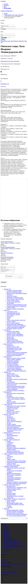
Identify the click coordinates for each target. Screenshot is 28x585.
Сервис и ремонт (11, 401)
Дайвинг (6, 533)
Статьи (5, 552)
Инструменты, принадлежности (15, 299)
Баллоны (9, 377)
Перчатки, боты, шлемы (13, 376)
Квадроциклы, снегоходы (10, 539)
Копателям (6, 535)
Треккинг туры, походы (13, 411)
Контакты (6, 5)
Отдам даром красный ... (7, 241)
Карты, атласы (11, 501)
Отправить (3, 282)
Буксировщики (11, 382)
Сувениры (9, 507)
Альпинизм (7, 532)
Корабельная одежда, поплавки (15, 496)
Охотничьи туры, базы (13, 407)
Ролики (9, 441)
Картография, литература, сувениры (13, 546)
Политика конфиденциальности (9, 572)
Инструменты (10, 338)
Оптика (9, 317)
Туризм (6, 529)
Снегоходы (10, 437)
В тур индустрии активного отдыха (16, 515)
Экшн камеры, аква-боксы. (14, 477)
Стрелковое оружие (12, 311)
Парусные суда (11, 418)
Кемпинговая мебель (12, 339)
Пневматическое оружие (13, 313)
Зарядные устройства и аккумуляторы (17, 482)
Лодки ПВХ (10, 417)
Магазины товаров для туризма (15, 342)
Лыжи (8, 455)
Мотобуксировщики (12, 435)
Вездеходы (10, 434)
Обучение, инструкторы (13, 451)
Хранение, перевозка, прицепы (15, 428)
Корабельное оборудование (14, 425)
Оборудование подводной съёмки (16, 386)
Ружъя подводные (11, 384)
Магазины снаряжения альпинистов (16, 370)
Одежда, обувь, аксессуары (11, 545)
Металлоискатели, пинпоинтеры (15, 393)
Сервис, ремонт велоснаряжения (15, 354)
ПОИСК (3, 39)
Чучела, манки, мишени (13, 323)
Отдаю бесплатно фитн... (7, 257)
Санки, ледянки (11, 459)
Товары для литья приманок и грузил (17, 304)
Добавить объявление (6, 10)
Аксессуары (10, 497)
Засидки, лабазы (11, 321)
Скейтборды (10, 442)
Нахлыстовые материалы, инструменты (14, 302)
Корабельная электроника (14, 473)
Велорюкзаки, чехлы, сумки (14, 348)
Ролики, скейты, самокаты (11, 540)
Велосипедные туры (12, 413)
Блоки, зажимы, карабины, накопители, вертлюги (14, 360)
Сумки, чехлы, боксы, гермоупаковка (17, 383)
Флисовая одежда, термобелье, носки (17, 487)
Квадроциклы (10, 438)
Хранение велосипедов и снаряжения (17, 352)
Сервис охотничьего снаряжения (15, 327)
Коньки (9, 458)
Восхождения (10, 410)
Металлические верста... (7, 252)
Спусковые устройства (13, 365)
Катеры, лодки (8, 537)
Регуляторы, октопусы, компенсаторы (17, 379)
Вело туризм (7, 530)
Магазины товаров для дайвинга (15, 390)
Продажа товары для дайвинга (15, 513)
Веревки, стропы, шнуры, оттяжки (16, 358)
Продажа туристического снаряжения (17, 514)
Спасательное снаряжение (14, 368)
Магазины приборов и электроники (16, 483)
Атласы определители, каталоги (15, 504)
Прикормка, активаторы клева (15, 297)
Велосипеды (10, 345)
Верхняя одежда (11, 486)
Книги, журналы (11, 500)
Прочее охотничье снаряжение (15, 324)
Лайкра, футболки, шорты (14, 489)
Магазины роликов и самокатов (15, 452)
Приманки (9, 294)
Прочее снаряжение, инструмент (15, 387)
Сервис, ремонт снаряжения (14, 341)
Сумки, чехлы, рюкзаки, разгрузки (16, 320)
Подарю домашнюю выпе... (8, 247)
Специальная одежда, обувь (14, 349)
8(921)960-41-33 (5, 84)
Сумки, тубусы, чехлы (13, 300)
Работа (5, 547)
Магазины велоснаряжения (14, 355)
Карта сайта (4, 569)
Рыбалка (6, 526)
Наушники (10, 396)
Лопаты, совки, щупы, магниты (15, 397)
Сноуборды (10, 456)
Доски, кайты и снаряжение (14, 421)
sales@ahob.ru (4, 560)
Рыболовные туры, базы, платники (10, 61)
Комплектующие (11, 446)
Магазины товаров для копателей (16, 403)
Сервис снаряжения (12, 389)
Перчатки (9, 491)
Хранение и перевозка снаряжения (16, 448)
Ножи (8, 318)
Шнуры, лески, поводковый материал (17, 293)
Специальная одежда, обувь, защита (16, 460)
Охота (5, 528)
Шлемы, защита (11, 351)
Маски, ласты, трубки (12, 375)
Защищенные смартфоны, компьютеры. (14, 479)
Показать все (7, 549)
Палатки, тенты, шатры (13, 331)
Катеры (9, 415)
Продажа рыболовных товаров (15, 510)
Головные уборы (11, 490)
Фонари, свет (10, 337)
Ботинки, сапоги (11, 493)
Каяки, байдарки (11, 420)
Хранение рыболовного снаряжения (16, 306)
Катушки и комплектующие (14, 292)
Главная (6, 4)
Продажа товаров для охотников (15, 511)
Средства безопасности (13, 427)
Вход (5, 6)
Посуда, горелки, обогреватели (15, 335)
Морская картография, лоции (14, 503)
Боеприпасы (10, 316)
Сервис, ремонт (11, 307)
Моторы (9, 422)
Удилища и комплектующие (14, 290)
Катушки (9, 394)
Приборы (9, 380)
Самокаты (9, 444)
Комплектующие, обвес (13, 346)
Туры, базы (7, 536)
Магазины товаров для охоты (14, 328)
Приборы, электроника (10, 543)
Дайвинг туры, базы (12, 408)
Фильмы (9, 505)
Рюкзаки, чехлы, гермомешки (15, 334)
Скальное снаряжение (13, 362)
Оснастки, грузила (12, 296)
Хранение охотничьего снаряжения (16, 325)
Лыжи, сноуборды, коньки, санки (12, 542)
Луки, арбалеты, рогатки (13, 314)
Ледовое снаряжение (12, 363)
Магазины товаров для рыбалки (15, 308)
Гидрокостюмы (11, 373)
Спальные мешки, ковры (13, 332)
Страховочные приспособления (15, 366)
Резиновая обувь (11, 494)
